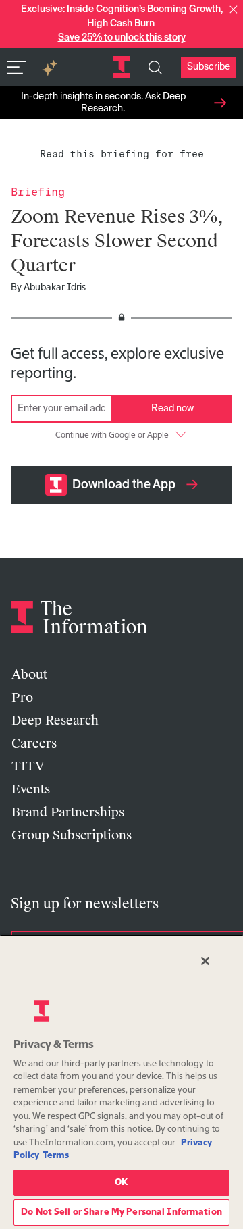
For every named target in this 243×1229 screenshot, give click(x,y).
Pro (22, 697)
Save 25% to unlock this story (122, 38)
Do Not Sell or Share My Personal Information (121, 1212)
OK (121, 1182)
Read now (172, 408)
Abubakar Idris (55, 287)
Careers (34, 743)
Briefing (38, 192)
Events (30, 789)
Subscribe (208, 67)
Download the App (124, 485)
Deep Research (55, 720)
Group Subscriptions (71, 835)
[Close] (205, 961)
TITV (28, 766)
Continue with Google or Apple (112, 436)
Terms (56, 1155)
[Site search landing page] (155, 67)
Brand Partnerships (67, 812)
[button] (234, 9)
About (29, 674)
